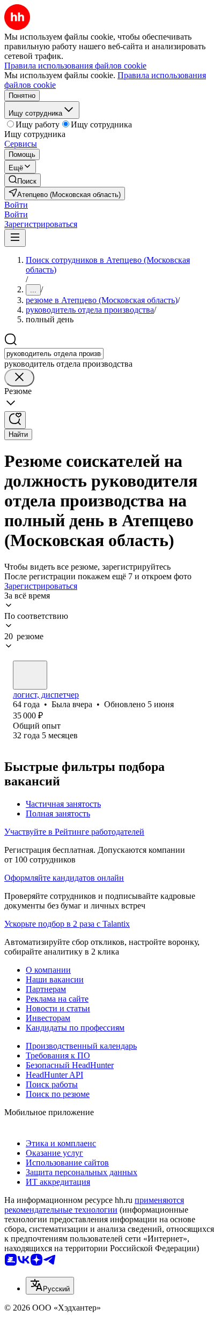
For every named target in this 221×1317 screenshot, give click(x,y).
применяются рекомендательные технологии (94, 1204)
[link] (22, 180)
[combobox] (54, 353)
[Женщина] (30, 675)
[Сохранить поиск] (15, 420)
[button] (16, 204)
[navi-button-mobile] (15, 238)
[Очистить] (19, 378)
